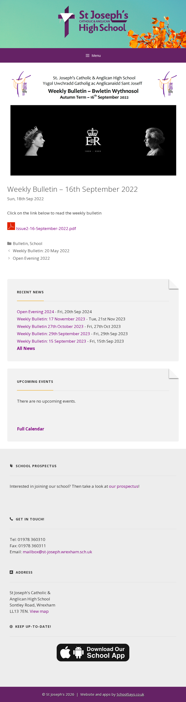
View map (39, 611)
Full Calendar (30, 429)
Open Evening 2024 (35, 311)
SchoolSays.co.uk (130, 694)
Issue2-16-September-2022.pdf (46, 228)
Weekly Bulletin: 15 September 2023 (51, 341)
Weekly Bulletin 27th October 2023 (50, 326)
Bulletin (20, 243)
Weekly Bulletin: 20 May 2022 (41, 250)
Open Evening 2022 (31, 258)
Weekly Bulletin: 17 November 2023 (51, 319)
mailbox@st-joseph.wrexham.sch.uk (57, 551)
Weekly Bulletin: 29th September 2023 (53, 333)
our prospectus (123, 486)
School (36, 243)
